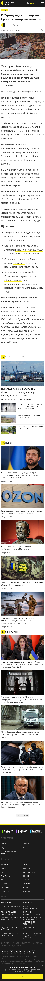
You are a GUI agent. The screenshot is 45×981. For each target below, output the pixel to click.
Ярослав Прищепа (13, 25)
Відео (3, 848)
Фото (25, 848)
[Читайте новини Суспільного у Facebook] (7, 952)
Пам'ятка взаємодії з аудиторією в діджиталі (33, 936)
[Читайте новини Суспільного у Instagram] (16, 952)
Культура (5, 891)
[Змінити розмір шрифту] (42, 30)
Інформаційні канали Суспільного (11, 919)
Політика (5, 876)
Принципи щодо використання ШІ (9, 913)
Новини (27, 891)
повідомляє (15, 91)
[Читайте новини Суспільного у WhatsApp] (33, 952)
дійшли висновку (13, 280)
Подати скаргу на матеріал (9, 929)
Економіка (28, 876)
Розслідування (30, 872)
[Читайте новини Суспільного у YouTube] (20, 952)
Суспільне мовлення (10, 906)
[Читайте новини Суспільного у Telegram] (29, 952)
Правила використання (30, 907)
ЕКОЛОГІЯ (13, 10)
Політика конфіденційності (31, 913)
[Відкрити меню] (43, 3)
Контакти (27, 902)
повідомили (29, 232)
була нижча (19, 263)
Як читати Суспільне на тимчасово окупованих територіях (32, 921)
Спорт (26, 887)
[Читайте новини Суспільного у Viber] (24, 952)
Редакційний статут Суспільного (10, 935)
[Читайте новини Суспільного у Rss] (3, 952)
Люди (26, 880)
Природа (5, 887)
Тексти (26, 844)
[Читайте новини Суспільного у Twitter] (11, 952)
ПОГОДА (4, 10)
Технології (28, 883)
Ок (23, 976)
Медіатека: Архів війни (8, 852)
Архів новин (6, 902)
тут (22, 338)
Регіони (26, 868)
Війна (3, 844)
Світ (3, 880)
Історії (4, 883)
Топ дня (27, 865)
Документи (28, 928)
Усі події (5, 865)
